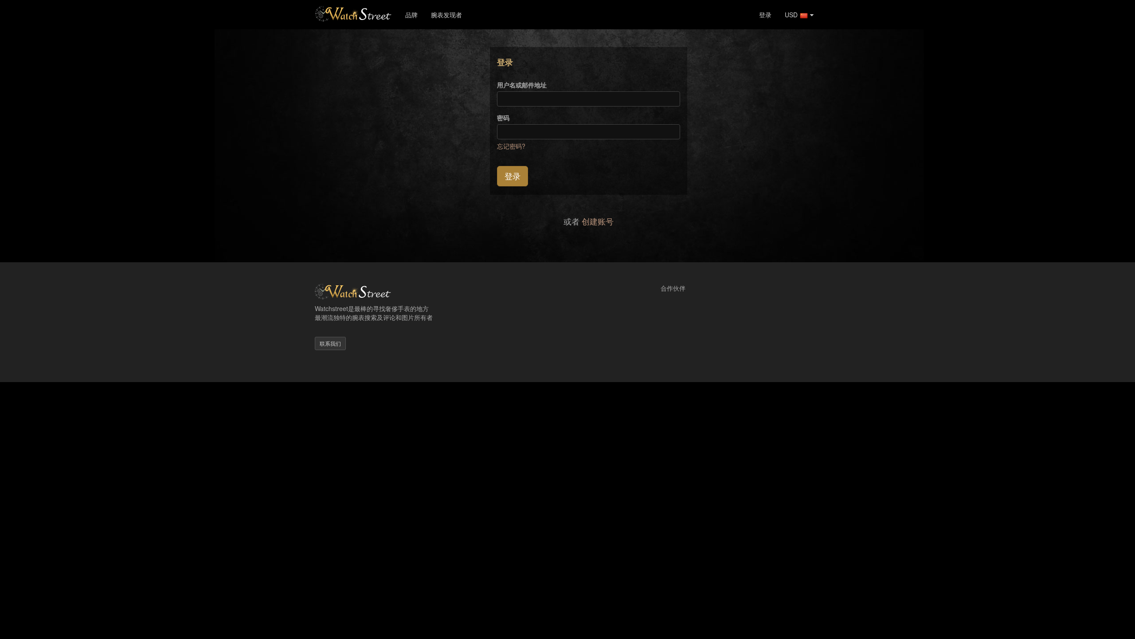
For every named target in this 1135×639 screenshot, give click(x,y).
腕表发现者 (446, 14)
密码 (503, 117)
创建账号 (598, 221)
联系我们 (330, 343)
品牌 (411, 14)
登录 (765, 14)
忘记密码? (511, 146)
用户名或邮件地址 (522, 84)
